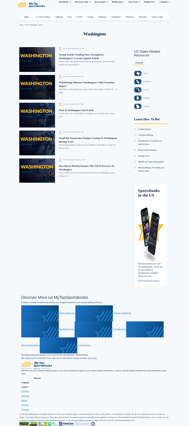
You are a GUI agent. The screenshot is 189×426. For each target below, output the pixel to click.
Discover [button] (37, 378)
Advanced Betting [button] (145, 135)
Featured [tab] (139, 63)
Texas (69, 17)
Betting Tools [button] (143, 156)
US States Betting (43, 17)
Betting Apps (117, 2)
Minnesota (129, 17)
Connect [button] (24, 387)
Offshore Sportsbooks (122, 313)
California (59, 17)
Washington (116, 17)
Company (163, 2)
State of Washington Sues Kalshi (76, 110)
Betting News (149, 2)
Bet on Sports (100, 2)
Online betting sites (67, 313)
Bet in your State (81, 2)
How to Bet (133, 2)
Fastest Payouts (83, 345)
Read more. (92, 358)
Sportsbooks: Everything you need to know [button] (150, 142)
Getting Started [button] (144, 129)
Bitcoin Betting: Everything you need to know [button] (151, 169)
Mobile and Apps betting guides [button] (151, 162)
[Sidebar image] (138, 73)
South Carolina (157, 17)
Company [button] (25, 382)
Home (21, 25)
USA (26, 25)
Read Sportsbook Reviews (149, 281)
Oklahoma (102, 17)
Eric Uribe (66, 48)
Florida (79, 17)
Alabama (146, 98)
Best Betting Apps (67, 329)
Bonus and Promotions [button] (147, 150)
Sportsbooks (63, 2)
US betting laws (119, 329)
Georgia (90, 17)
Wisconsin (143, 17)
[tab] (151, 129)
